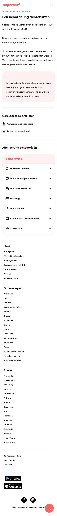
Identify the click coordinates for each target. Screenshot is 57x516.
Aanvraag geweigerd (18, 131)
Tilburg (7, 398)
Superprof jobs (11, 278)
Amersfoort (9, 438)
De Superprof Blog (12, 456)
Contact (8, 465)
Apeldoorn (9, 420)
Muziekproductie (12, 356)
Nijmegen (8, 416)
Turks (6, 347)
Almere (7, 402)
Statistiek (8, 320)
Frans (6, 329)
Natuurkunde (10, 338)
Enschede (8, 429)
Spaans (7, 303)
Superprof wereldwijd (14, 265)
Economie (8, 334)
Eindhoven (9, 393)
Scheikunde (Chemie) (14, 351)
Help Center (9, 460)
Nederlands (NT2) (12, 307)
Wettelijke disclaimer (14, 256)
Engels (7, 325)
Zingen (7, 316)
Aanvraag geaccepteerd (20, 124)
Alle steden (9, 442)
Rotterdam (9, 380)
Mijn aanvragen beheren (17, 11)
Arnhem (7, 433)
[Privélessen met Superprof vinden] (11, 5)
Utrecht (7, 389)
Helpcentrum (15, 158)
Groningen (9, 407)
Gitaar (7, 311)
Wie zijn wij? (9, 252)
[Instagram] (33, 500)
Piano (6, 298)
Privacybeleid (10, 260)
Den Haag (9, 385)
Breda (7, 411)
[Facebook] (24, 500)
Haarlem (8, 425)
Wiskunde (8, 294)
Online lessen (10, 269)
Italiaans (8, 342)
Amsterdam (9, 376)
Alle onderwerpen (12, 360)
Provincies (8, 274)
